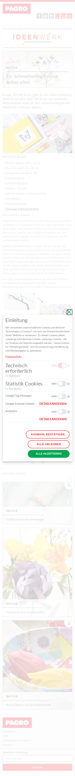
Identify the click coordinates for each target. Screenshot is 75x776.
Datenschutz (13, 356)
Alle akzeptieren (49, 453)
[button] (54, 404)
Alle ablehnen (49, 444)
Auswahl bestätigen (48, 434)
